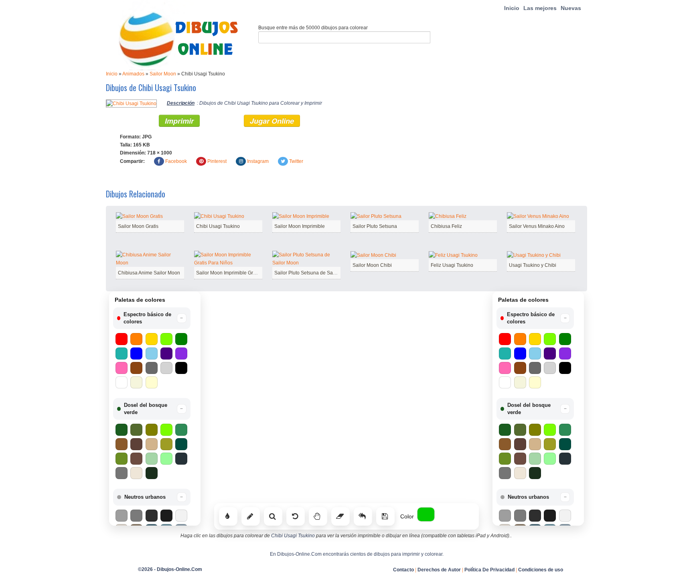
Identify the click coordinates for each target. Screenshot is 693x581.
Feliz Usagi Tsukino (452, 265)
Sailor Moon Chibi (372, 265)
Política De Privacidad (489, 570)
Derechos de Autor (439, 570)
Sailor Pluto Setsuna (375, 226)
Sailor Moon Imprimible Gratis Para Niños (241, 273)
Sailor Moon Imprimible (299, 226)
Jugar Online (272, 121)
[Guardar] (385, 516)
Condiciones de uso (540, 570)
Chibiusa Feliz (446, 226)
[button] (151, 318)
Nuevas (571, 8)
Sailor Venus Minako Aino (537, 226)
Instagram (258, 161)
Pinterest (217, 161)
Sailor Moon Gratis (138, 226)
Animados (133, 74)
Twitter (296, 161)
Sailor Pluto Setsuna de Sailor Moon (313, 273)
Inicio (511, 8)
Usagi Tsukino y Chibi (532, 265)
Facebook (176, 161)
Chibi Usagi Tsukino (218, 226)
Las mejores (540, 8)
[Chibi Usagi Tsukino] (131, 103)
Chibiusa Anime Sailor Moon (149, 273)
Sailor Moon (163, 74)
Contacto (403, 570)
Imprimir (179, 121)
